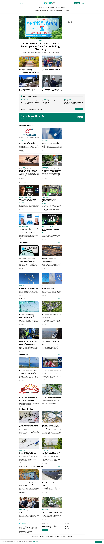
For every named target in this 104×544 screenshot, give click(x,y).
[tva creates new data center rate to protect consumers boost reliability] (52, 443)
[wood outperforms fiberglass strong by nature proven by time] (29, 278)
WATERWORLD (70, 536)
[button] (20, 3)
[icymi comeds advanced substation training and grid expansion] (52, 190)
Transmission (38, 10)
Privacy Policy (35, 541)
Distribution (45, 10)
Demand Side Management (47, 481)
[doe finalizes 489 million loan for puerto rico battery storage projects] (52, 502)
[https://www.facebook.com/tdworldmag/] (65, 528)
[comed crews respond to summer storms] (52, 389)
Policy (40, 40)
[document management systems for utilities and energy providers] (29, 133)
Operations (52, 10)
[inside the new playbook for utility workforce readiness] (29, 219)
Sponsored (23, 167)
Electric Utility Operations (25, 197)
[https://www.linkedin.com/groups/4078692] (68, 528)
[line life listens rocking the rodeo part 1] (52, 362)
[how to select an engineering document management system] (52, 133)
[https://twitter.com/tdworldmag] (69, 528)
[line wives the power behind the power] (52, 61)
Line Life (22, 202)
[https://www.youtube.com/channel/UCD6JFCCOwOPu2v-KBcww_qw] (71, 528)
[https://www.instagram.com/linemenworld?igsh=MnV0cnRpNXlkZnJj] (66, 528)
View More (60, 242)
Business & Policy (60, 10)
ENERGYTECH (41, 536)
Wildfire (67, 10)
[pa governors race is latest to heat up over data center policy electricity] (40, 27)
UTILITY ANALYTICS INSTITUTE (60, 536)
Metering (45, 87)
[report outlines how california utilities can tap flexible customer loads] (52, 474)
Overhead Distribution (46, 313)
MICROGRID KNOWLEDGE (50, 536)
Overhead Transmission (47, 257)
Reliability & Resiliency (24, 257)
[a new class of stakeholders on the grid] (29, 502)
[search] (22, 3)
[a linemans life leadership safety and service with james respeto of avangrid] (52, 219)
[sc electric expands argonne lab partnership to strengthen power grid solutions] (52, 306)
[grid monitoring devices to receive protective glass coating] (52, 333)
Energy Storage (45, 509)
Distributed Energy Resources (25, 481)
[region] (52, 542)
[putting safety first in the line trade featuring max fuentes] (29, 190)
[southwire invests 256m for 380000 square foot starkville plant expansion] (52, 416)
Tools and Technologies (24, 369)
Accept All (98, 541)
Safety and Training (46, 197)
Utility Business (22, 313)
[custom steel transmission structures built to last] (52, 278)
